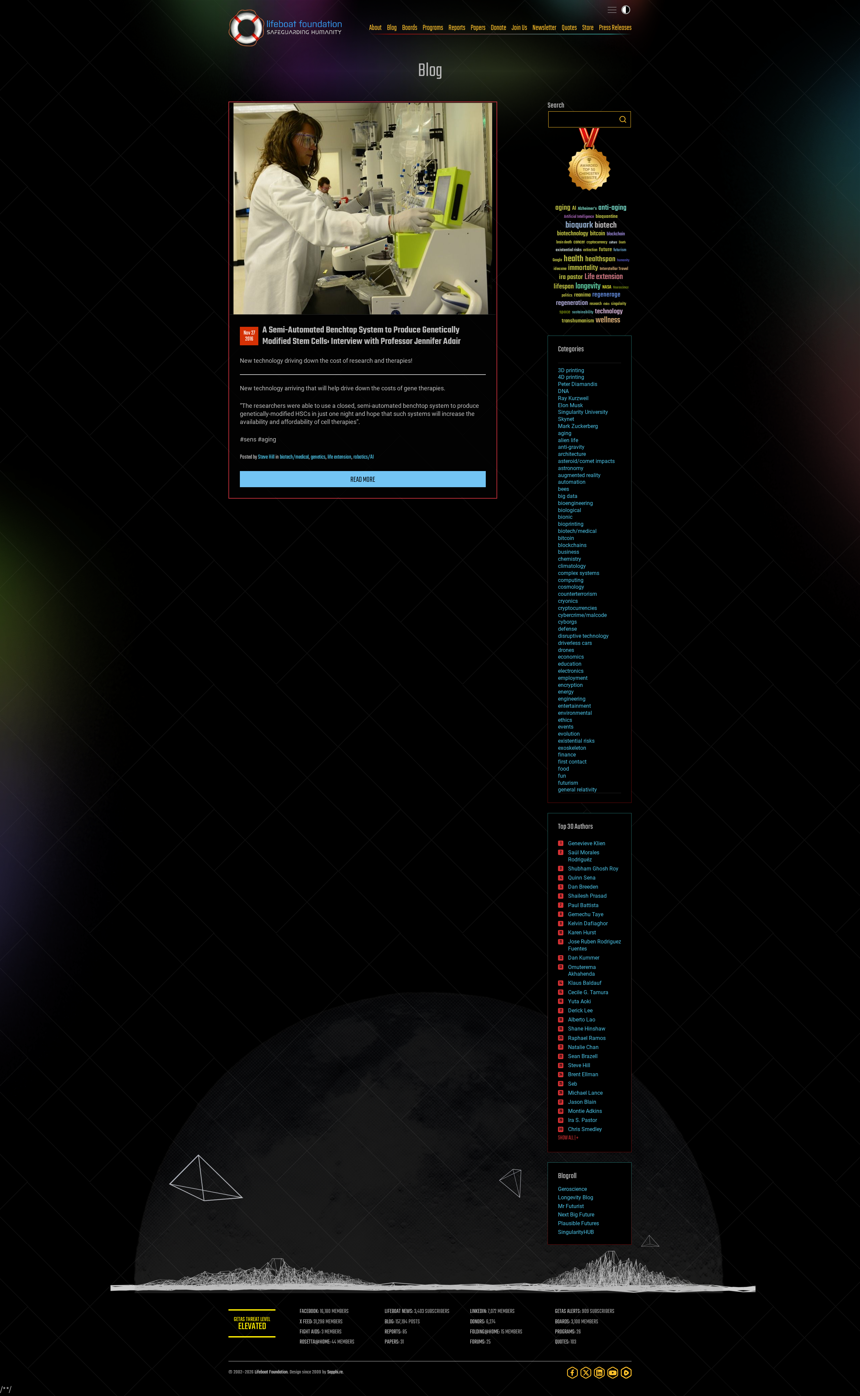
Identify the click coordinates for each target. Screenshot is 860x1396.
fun (562, 776)
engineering (572, 699)
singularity (618, 304)
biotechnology (572, 233)
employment (573, 678)
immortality (583, 268)
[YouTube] (612, 1373)
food (563, 769)
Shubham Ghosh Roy (593, 868)
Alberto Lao (581, 1019)
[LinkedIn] (599, 1373)
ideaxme (560, 269)
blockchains (572, 545)
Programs (433, 28)
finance (567, 754)
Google (557, 260)
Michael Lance (585, 1093)
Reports (456, 28)
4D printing (571, 377)
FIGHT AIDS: (310, 1332)
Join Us (519, 28)
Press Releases (615, 28)
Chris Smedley (585, 1129)
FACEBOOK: (309, 1311)
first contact (572, 762)
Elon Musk (570, 405)
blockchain (616, 234)
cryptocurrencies (577, 608)
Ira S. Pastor (582, 1120)
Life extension (604, 277)
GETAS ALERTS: (568, 1311)
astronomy (571, 468)
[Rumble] (626, 1373)
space (564, 312)
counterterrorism (577, 594)
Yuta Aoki (579, 1001)
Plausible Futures (578, 1223)
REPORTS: (393, 1332)
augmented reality (579, 475)
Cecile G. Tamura (588, 992)
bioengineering (575, 503)
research (596, 304)
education (570, 664)
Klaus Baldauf (585, 983)
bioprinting (571, 524)
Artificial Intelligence (579, 217)
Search (623, 119)
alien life (568, 440)
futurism (619, 250)
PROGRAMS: (565, 1332)
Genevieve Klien (586, 843)
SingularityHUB (576, 1232)
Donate (498, 28)
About (375, 28)
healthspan (600, 259)
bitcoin (597, 233)
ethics (565, 720)
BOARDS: (562, 1322)
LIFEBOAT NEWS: (399, 1311)
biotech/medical (294, 457)
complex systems (578, 573)
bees (563, 489)
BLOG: (389, 1322)
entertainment (574, 706)
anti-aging (612, 208)
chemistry (569, 559)
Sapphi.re (335, 1372)
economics (571, 657)
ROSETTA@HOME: (315, 1342)
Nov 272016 (249, 336)
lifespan (564, 286)
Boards (409, 28)
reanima (582, 295)
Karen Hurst (582, 932)
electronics (571, 671)
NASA (606, 287)
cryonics (568, 601)
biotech (606, 225)
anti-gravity (571, 447)
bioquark (579, 225)
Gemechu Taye (585, 914)
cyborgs (567, 622)
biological (569, 510)
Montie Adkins (585, 1111)
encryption (570, 685)
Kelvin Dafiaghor (588, 923)
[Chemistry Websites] (590, 161)
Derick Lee (580, 1010)
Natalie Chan (583, 1047)
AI (574, 208)
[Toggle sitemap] (612, 9)
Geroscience (572, 1189)
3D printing (571, 370)
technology (609, 312)
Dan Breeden (583, 887)
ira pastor (571, 277)
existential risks (569, 250)
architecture (572, 454)
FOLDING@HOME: (485, 1332)
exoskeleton (572, 748)
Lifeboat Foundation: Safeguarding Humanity (285, 27)
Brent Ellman (583, 1074)
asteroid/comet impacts (586, 461)
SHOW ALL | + (568, 1138)
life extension (339, 457)
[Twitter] (585, 1373)
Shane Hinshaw (586, 1028)
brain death (564, 242)
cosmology (571, 587)
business (568, 552)
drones (566, 650)
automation (572, 482)
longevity (588, 286)
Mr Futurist (571, 1206)
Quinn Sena (582, 878)
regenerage (606, 295)
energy (566, 692)
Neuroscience (621, 288)
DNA (563, 391)
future (605, 249)
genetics (318, 457)
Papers (478, 28)
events (565, 727)
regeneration (572, 303)
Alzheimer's (587, 208)
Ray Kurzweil (573, 398)
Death (622, 242)
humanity (623, 261)
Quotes (569, 28)
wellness (608, 320)
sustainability (582, 312)
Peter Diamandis (577, 384)
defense (567, 629)
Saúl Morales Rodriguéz (583, 856)
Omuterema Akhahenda (582, 970)
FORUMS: (477, 1342)
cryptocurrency (597, 242)
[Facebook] (572, 1373)
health (574, 259)
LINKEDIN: (478, 1311)
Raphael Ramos (587, 1038)
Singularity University (583, 412)
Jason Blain (582, 1102)
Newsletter (544, 28)
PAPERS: (392, 1342)
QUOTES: (562, 1342)
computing (571, 580)
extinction (590, 250)
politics (567, 296)
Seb (572, 1084)
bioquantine (607, 216)
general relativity (577, 789)
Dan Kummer (583, 958)
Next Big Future (576, 1214)
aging (562, 208)
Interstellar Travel (614, 269)
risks (606, 304)
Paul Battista (583, 905)
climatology (572, 566)
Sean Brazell (583, 1056)
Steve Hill (266, 457)
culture (613, 242)
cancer (579, 242)
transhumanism (578, 321)
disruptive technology (583, 636)
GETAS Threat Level (252, 1324)
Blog (392, 28)
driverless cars (575, 643)
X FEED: (306, 1322)
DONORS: (477, 1322)
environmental (575, 713)
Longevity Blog (575, 1197)
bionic (565, 517)
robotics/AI (363, 457)
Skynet (566, 419)
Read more (362, 480)
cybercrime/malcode (582, 615)
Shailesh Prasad (587, 896)
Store (588, 28)
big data (567, 496)
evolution (569, 734)
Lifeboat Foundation (271, 1372)
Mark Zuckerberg (578, 426)
